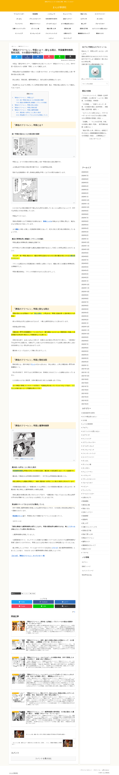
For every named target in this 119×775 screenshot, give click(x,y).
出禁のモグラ (86, 497)
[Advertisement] (43, 287)
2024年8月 (85, 256)
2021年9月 (85, 379)
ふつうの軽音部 (87, 424)
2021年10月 (85, 376)
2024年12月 (85, 242)
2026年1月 (85, 196)
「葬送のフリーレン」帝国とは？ (23, 97)
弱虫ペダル (86, 508)
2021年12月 (85, 369)
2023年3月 (85, 316)
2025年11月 (85, 204)
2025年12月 (85, 200)
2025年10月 (85, 207)
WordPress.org (86, 575)
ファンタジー (26, 593)
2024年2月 (85, 277)
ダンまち (85, 461)
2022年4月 (85, 355)
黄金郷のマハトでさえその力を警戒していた (32, 115)
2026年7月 (85, 175)
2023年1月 (85, 323)
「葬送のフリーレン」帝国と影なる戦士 (25, 105)
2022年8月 (85, 341)
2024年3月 (85, 274)
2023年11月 (85, 288)
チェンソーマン (87, 472)
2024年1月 (85, 281)
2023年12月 (85, 284)
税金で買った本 (87, 534)
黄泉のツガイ (86, 549)
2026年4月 (85, 186)
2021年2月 (85, 404)
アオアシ (85, 427)
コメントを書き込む (43, 758)
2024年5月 (85, 267)
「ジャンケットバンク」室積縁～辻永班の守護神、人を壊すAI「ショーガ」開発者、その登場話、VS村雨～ (95, 98)
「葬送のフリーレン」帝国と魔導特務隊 (25, 110)
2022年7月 (85, 344)
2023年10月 (85, 291)
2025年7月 (85, 218)
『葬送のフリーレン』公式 (26, 458)
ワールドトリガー (88, 494)
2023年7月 (85, 302)
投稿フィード (86, 566)
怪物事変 (85, 516)
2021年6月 (85, 390)
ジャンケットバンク (89, 453)
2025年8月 (85, 214)
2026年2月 (85, 193)
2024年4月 (85, 270)
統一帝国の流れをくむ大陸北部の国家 (30, 100)
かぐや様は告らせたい (89, 416)
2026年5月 (85, 182)
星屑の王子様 (86, 530)
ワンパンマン (86, 490)
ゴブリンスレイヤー (89, 442)
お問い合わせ (105, 770)
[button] (107, 84)
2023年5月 (85, 309)
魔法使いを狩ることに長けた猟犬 (28, 112)
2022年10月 (85, 333)
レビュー (85, 486)
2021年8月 (85, 383)
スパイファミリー (88, 457)
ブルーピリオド (87, 483)
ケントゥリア (86, 439)
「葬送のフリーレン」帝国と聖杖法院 (24, 107)
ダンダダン (86, 468)
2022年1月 (85, 365)
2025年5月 (85, 225)
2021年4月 (85, 397)
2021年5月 (85, 393)
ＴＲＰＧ (85, 552)
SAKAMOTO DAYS (88, 413)
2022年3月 (85, 358)
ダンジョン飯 (86, 464)
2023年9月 (85, 295)
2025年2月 (85, 235)
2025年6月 (85, 221)
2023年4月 (85, 312)
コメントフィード (88, 570)
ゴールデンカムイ (88, 446)
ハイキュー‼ (86, 475)
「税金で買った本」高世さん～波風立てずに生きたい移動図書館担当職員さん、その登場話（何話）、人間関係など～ (95, 133)
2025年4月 (85, 228)
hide (31, 93)
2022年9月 (85, 337)
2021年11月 (85, 372)
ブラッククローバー (89, 479)
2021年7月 (85, 386)
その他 (84, 420)
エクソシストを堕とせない (91, 431)
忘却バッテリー (87, 512)
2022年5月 (85, 351)
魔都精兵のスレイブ (89, 545)
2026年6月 (85, 179)
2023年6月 (85, 305)
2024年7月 (85, 260)
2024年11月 (85, 246)
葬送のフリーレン (16, 593)
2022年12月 (85, 326)
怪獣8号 (85, 519)
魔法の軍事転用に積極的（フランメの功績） (32, 102)
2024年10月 (85, 249)
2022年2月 (85, 362)
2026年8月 (85, 172)
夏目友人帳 (86, 505)
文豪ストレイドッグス (89, 527)
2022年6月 (85, 348)
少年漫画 (33, 593)
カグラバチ (86, 435)
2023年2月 (85, 319)
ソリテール (71, 526)
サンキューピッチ (88, 450)
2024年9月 (85, 253)
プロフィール (97, 770)
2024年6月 (85, 263)
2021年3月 (85, 400)
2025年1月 (85, 239)
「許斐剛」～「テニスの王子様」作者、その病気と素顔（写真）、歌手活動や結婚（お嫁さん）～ (95, 124)
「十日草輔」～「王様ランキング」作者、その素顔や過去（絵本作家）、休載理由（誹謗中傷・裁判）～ (95, 106)
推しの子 (85, 523)
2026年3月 (85, 189)
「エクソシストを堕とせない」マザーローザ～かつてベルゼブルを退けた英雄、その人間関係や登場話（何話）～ (95, 115)
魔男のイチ (86, 541)
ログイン (85, 562)
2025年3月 (85, 232)
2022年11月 (85, 330)
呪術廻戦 (85, 501)
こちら (98, 79)
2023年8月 (85, 298)
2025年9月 (85, 211)
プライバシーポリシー (86, 770)
